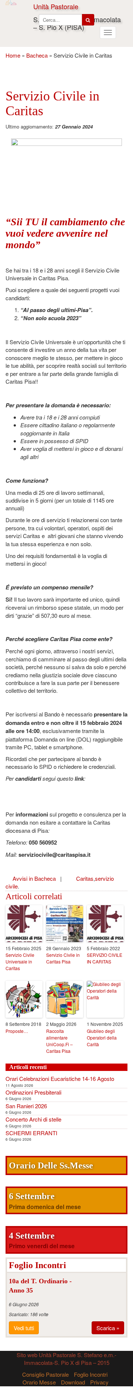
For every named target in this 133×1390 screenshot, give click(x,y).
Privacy (99, 1382)
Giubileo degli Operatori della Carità (102, 1037)
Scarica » (107, 1328)
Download (73, 1382)
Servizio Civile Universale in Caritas (20, 961)
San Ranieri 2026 (26, 1106)
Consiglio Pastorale (45, 1374)
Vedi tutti (24, 1328)
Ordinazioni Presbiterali (33, 1092)
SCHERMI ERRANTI (31, 1133)
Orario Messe (39, 1382)
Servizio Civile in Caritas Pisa (63, 958)
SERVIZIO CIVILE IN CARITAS (104, 958)
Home (13, 55)
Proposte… (17, 1031)
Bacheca (37, 55)
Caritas (84, 878)
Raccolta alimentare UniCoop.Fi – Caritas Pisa (59, 1041)
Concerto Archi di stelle (33, 1119)
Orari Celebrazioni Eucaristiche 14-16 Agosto (60, 1078)
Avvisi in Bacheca (34, 878)
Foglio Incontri (91, 1374)
